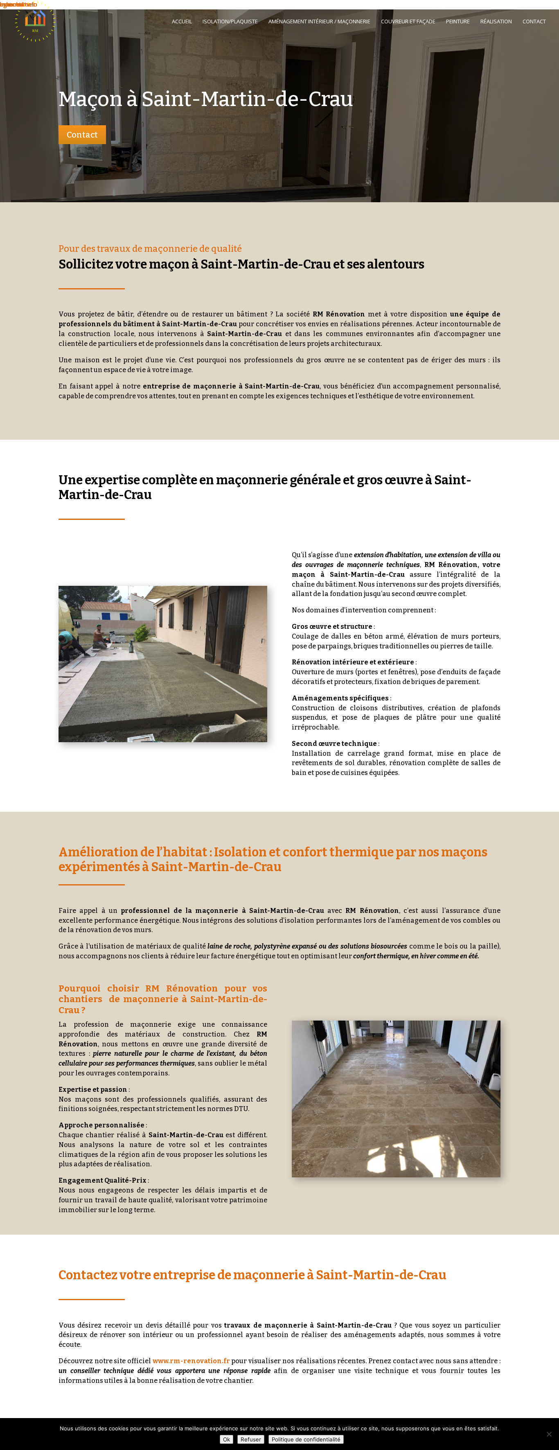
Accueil (182, 21)
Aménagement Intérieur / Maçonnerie (319, 21)
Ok (226, 1439)
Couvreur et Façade (408, 21)
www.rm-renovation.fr (191, 1361)
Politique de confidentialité (306, 1439)
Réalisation (496, 21)
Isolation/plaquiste (230, 21)
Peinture (458, 21)
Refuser (251, 1439)
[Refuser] (549, 1434)
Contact (534, 21)
